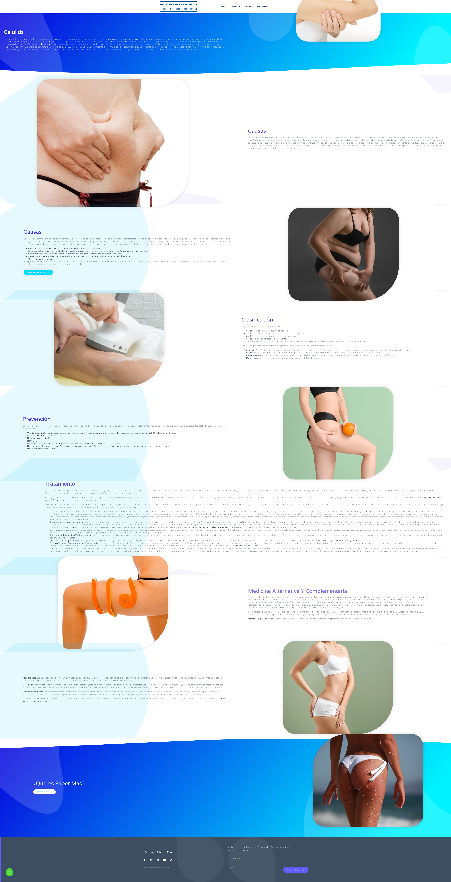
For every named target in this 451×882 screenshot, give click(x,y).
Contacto (248, 7)
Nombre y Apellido (235, 858)
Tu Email (230, 867)
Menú (223, 7)
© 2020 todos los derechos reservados (156, 867)
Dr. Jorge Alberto (158, 852)
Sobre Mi (236, 7)
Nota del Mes (263, 7)
